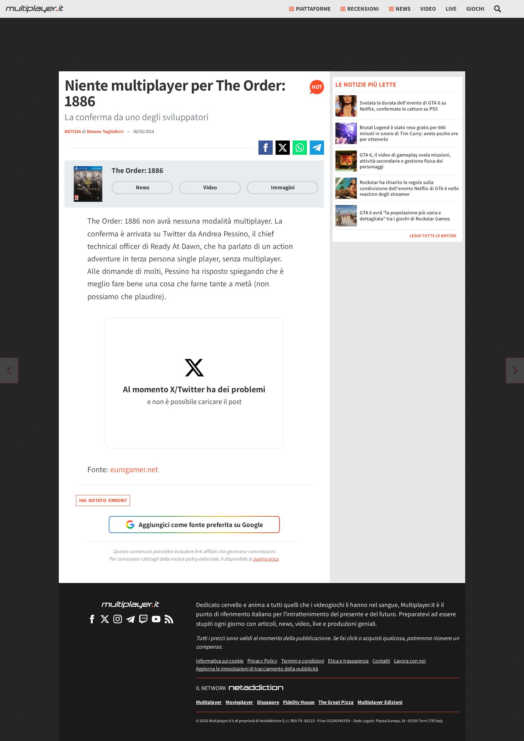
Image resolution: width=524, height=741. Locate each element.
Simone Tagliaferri (105, 131)
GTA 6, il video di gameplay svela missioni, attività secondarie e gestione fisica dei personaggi (405, 161)
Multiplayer (209, 702)
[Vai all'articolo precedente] (515, 370)
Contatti (381, 660)
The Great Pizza (336, 702)
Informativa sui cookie (219, 660)
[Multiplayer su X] (105, 618)
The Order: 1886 (137, 170)
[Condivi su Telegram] (317, 147)
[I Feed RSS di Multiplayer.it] (169, 618)
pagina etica (265, 559)
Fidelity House (298, 702)
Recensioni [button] (363, 8)
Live (451, 8)
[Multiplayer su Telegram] (130, 618)
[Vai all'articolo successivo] (9, 370)
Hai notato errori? (103, 500)
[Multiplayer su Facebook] (92, 618)
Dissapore (268, 702)
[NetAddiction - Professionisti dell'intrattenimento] (256, 688)
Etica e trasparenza (348, 660)
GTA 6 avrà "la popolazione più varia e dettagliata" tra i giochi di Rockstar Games (405, 216)
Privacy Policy (262, 660)
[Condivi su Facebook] (265, 147)
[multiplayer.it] (130, 604)
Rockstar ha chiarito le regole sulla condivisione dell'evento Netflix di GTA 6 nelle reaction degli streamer (409, 188)
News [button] (403, 8)
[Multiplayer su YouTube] (156, 618)
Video (428, 8)
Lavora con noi (410, 660)
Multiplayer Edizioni (380, 702)
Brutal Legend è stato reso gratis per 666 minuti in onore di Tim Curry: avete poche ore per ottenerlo (409, 133)
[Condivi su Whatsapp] (300, 147)
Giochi (475, 8)
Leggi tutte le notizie (433, 235)
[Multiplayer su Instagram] (117, 618)
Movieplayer (239, 702)
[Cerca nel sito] (497, 9)
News (142, 187)
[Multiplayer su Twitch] (143, 618)
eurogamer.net (134, 469)
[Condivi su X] (283, 147)
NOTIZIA (73, 131)
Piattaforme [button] (313, 8)
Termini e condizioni (302, 660)
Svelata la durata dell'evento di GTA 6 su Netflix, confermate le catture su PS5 (403, 106)
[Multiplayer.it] (34, 8)
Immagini (282, 187)
